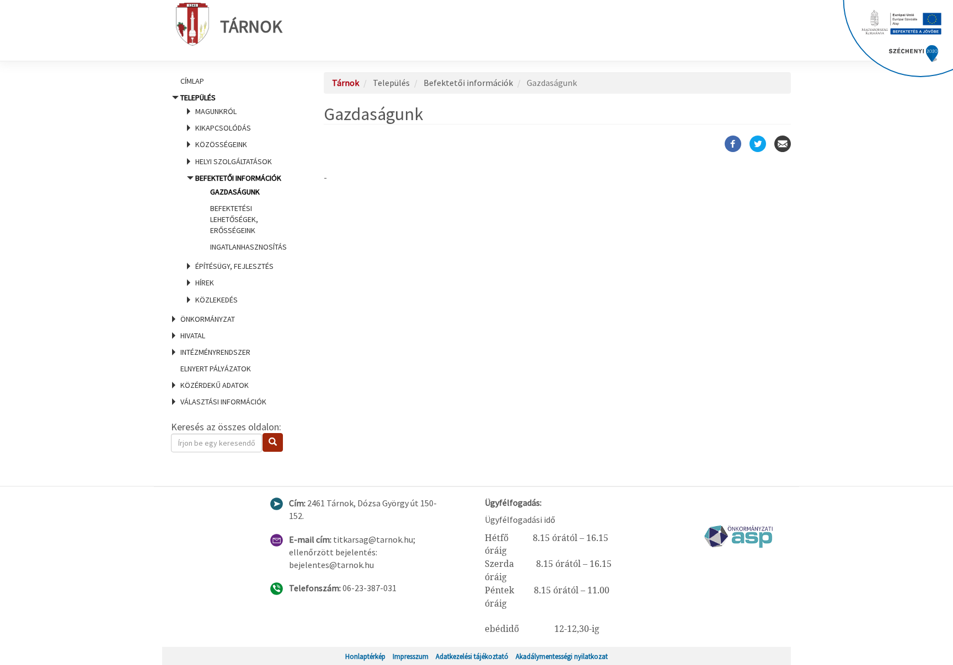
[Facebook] (733, 144)
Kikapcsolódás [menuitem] (223, 128)
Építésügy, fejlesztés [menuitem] (234, 266)
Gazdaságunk (235, 192)
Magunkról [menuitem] (216, 111)
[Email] (782, 144)
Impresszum (411, 656)
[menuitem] (233, 81)
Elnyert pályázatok (215, 369)
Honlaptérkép (365, 656)
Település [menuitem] (233, 198)
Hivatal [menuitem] (192, 335)
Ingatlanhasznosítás (248, 247)
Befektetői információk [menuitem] (241, 212)
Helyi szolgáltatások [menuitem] (233, 161)
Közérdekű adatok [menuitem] (214, 385)
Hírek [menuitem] (204, 283)
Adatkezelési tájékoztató (472, 656)
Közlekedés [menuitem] (216, 300)
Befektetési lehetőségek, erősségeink (234, 219)
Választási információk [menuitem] (223, 402)
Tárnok (251, 26)
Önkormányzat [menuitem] (207, 319)
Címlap (192, 81)
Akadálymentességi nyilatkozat (562, 656)
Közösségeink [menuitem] (221, 144)
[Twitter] (757, 144)
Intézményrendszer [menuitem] (215, 352)
